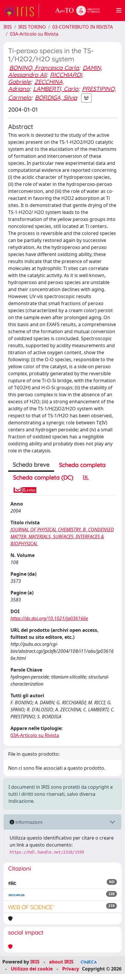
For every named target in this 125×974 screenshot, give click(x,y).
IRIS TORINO (32, 27)
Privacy (70, 969)
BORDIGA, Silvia (56, 97)
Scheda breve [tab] (31, 464)
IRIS (7, 27)
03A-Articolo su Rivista (34, 34)
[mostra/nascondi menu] (119, 10)
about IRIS (61, 962)
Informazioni (28, 822)
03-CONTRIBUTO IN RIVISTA (82, 27)
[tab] (86, 477)
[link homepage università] (78, 11)
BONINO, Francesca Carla (44, 67)
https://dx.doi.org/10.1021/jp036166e (49, 618)
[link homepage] (21, 11)
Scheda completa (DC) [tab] (43, 477)
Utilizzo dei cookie (32, 969)
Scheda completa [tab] (82, 464)
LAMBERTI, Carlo (55, 88)
